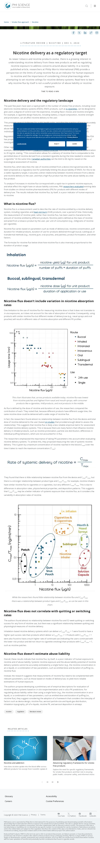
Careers (8, 801)
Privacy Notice (72, 137)
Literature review (35, 712)
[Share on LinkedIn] (85, 32)
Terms (42, 815)
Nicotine (8, 712)
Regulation (20, 712)
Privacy (34, 815)
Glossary (9, 796)
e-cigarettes (71, 109)
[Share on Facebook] (73, 32)
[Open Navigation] (95, 6)
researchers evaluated (73, 186)
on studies (50, 422)
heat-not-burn (40, 212)
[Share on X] (79, 32)
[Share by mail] (97, 32)
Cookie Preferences (55, 801)
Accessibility (51, 796)
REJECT (56, 144)
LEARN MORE (21, 144)
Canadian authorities (41, 159)
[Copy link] (91, 32)
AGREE (74, 144)
